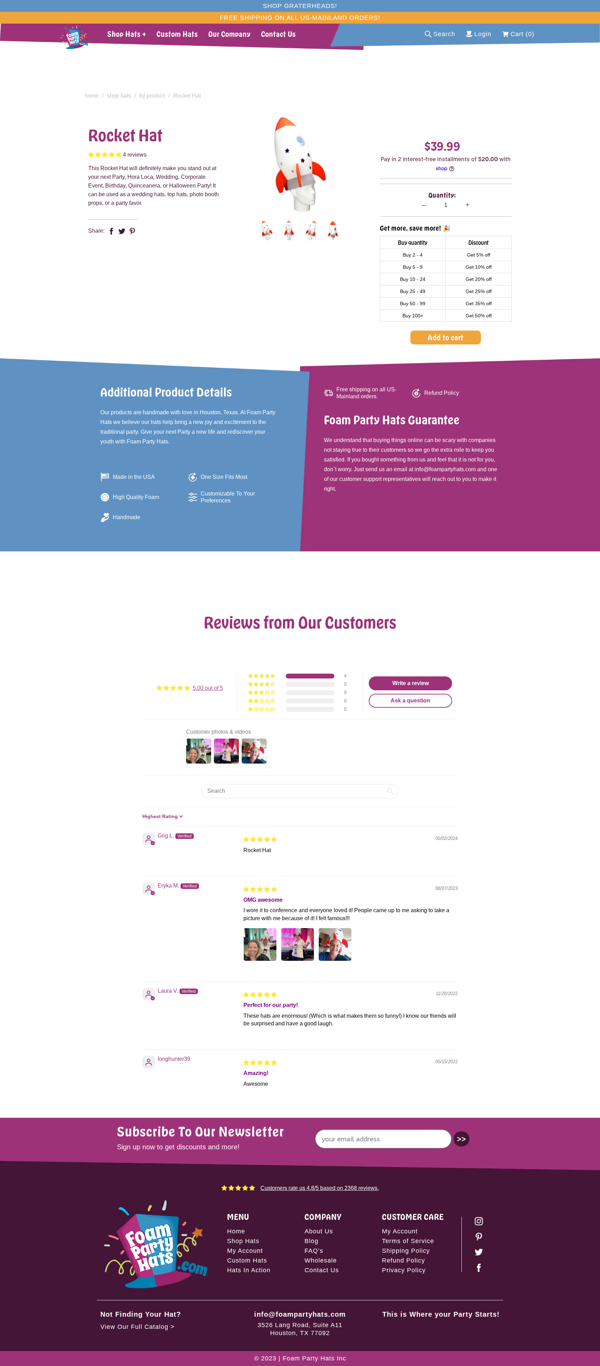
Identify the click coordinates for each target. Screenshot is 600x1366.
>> (461, 1139)
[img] (260, 839)
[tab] (267, 230)
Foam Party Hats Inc (314, 1358)
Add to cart (446, 337)
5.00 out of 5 (208, 688)
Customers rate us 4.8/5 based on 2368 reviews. (319, 1188)
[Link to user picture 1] (260, 944)
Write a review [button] (410, 683)
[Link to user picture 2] (297, 944)
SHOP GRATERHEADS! (300, 5)
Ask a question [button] (410, 700)
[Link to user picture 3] (335, 944)
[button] (105, 155)
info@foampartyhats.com (300, 1314)
